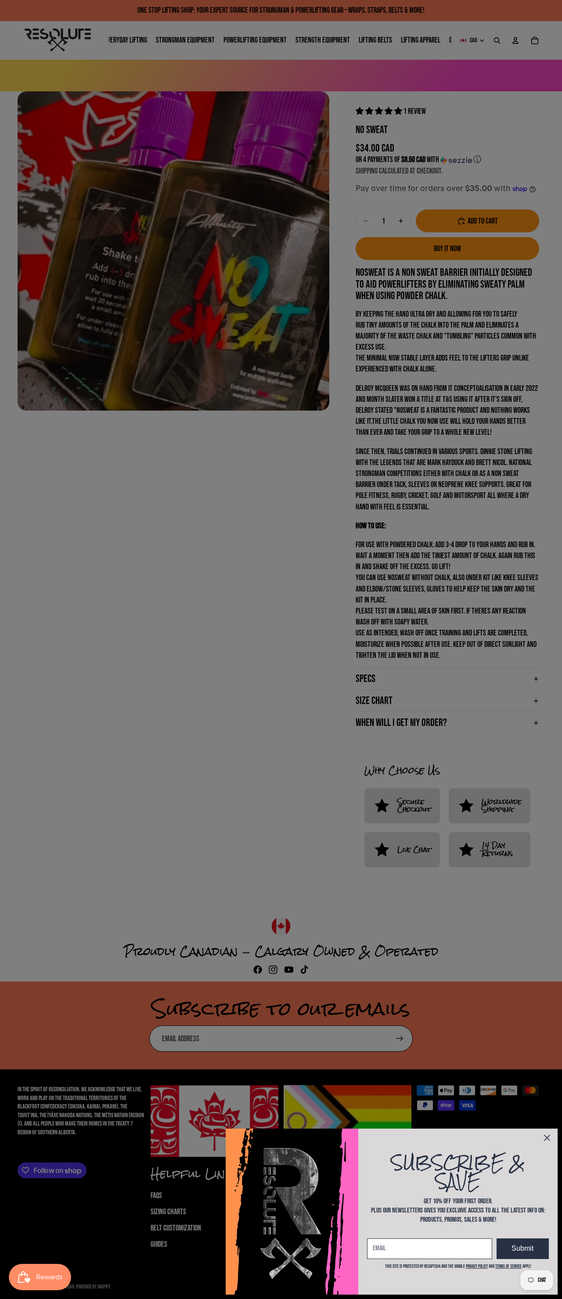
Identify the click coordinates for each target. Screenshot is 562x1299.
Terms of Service (508, 1266)
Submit (522, 1248)
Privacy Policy (477, 1266)
